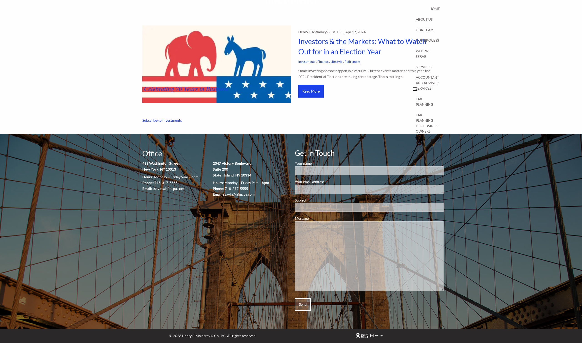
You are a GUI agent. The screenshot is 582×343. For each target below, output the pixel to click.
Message (318, 218)
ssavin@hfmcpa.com (168, 188)
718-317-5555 (166, 182)
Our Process (427, 40)
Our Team (425, 30)
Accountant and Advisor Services (427, 82)
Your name (319, 163)
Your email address (326, 181)
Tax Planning (424, 101)
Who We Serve (423, 53)
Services (423, 67)
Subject (317, 200)
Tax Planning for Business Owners (427, 123)
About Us (424, 19)
